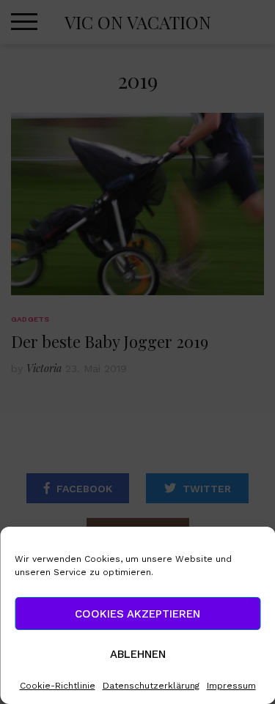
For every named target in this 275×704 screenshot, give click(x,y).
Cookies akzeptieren (137, 613)
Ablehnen (138, 654)
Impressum (231, 686)
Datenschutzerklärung (151, 686)
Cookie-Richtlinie (57, 686)
